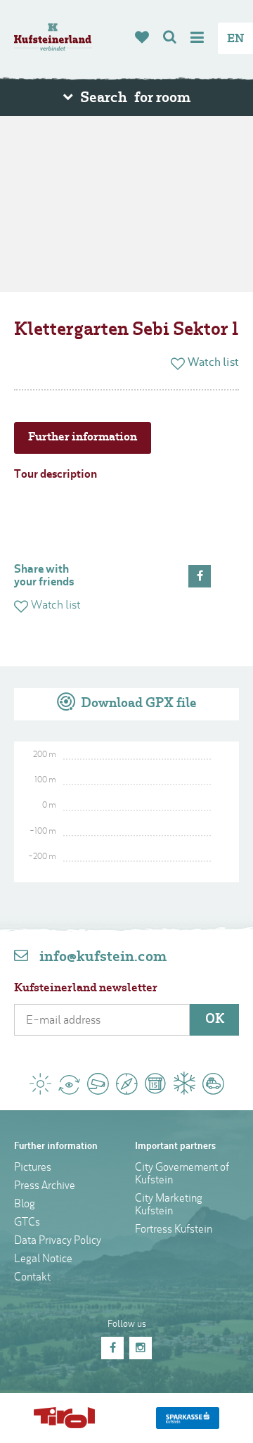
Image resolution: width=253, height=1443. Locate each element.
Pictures (32, 1168)
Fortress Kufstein (173, 1230)
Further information (82, 437)
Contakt (32, 1278)
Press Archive (44, 1186)
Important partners (175, 1146)
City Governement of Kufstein (182, 1174)
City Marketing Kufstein (168, 1205)
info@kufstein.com (103, 958)
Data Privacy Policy (57, 1241)
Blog (24, 1205)
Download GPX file (137, 704)
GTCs (27, 1223)
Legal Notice (43, 1259)
